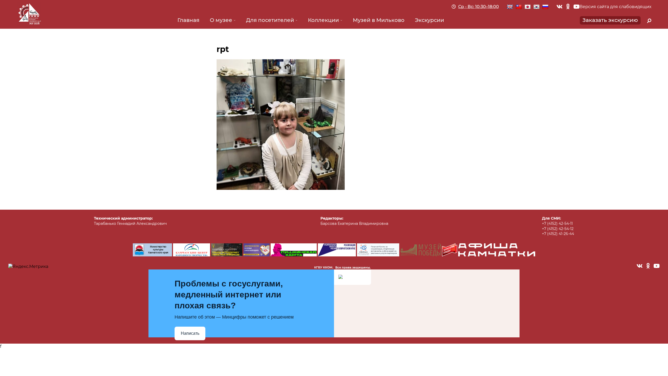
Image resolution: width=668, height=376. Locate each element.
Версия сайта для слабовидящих (615, 6)
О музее (221, 20)
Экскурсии (429, 20)
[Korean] (536, 7)
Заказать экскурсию (610, 20)
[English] (510, 7)
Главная (188, 20)
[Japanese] (527, 7)
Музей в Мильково (378, 20)
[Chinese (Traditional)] (519, 7)
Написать (190, 333)
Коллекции (323, 20)
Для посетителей (270, 20)
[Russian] (545, 7)
